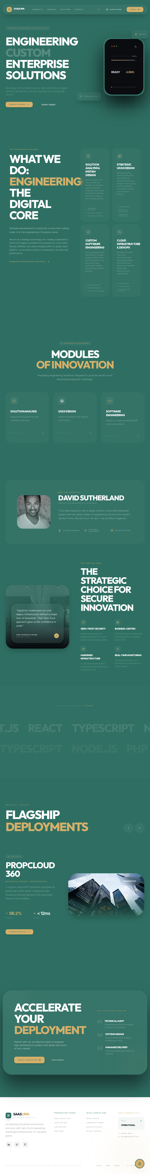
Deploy (133, 9)
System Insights (48, 104)
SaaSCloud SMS (60, 1122)
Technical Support (57, 1060)
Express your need (17, 104)
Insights (79, 9)
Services (51, 9)
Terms (108, 1165)
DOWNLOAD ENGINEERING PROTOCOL (27, 261)
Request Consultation (27, 1060)
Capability (37, 9)
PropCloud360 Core (62, 1118)
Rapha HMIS (59, 1131)
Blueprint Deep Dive (17, 932)
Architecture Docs (94, 1127)
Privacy (99, 1165)
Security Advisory (93, 1131)
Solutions (66, 9)
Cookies (117, 1165)
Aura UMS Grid (60, 1127)
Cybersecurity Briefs (95, 1122)
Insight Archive (92, 1118)
